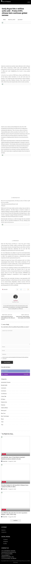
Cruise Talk (3, 396)
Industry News (4, 407)
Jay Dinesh (15, 300)
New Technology (5, 416)
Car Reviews (4, 393)
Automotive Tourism (5, 382)
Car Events (3, 388)
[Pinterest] (24, 289)
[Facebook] (17, 289)
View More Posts (15, 302)
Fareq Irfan (5, 461)
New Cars (3, 413)
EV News (3, 399)
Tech (2, 421)
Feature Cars (4, 402)
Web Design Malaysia (21, 560)
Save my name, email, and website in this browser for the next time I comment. (15, 358)
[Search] (25, 2)
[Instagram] (15, 374)
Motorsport (3, 410)
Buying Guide (4, 385)
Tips (2, 424)
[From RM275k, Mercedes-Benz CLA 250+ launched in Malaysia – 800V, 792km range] (15, 501)
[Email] (28, 289)
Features (3, 404)
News (2, 419)
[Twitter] (20, 289)
